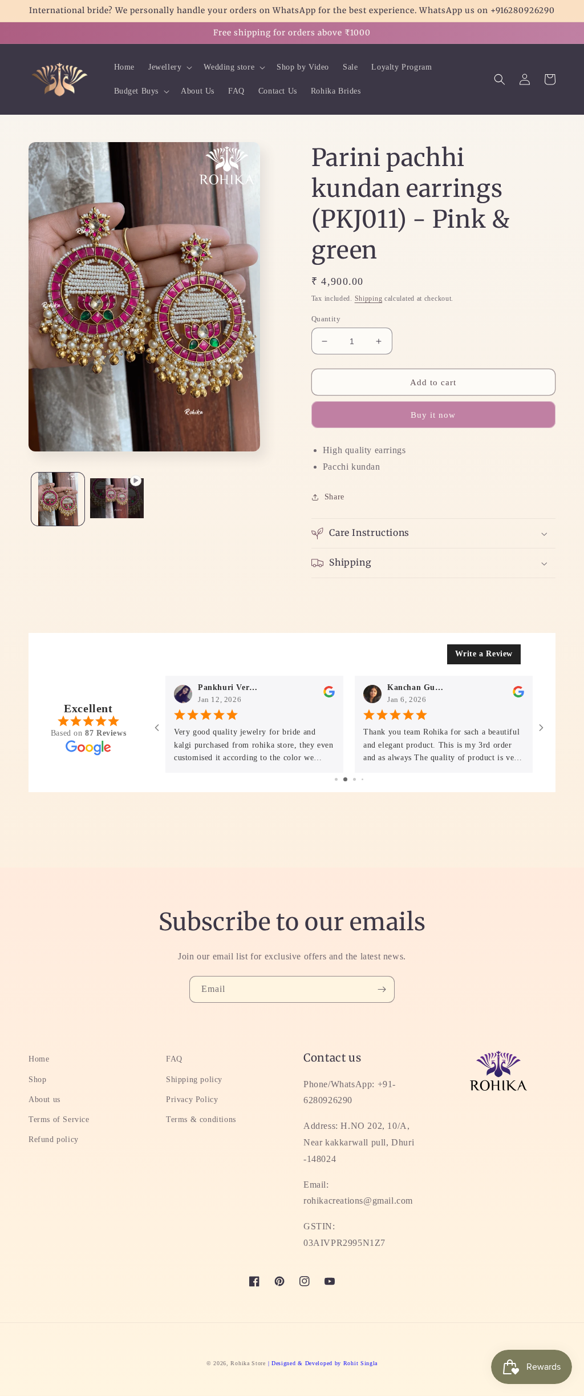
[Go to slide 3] (354, 779)
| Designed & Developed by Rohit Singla (323, 1363)
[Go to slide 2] (345, 779)
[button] (169, 67)
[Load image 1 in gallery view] (57, 499)
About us (44, 1099)
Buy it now (433, 414)
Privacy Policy (192, 1099)
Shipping (369, 298)
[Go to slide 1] (336, 779)
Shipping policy (194, 1079)
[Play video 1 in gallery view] (116, 499)
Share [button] (334, 497)
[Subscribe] (381, 989)
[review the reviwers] (329, 694)
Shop (37, 1079)
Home (39, 1059)
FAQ (174, 1059)
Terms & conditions (201, 1119)
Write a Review (484, 653)
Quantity (325, 318)
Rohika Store (247, 1363)
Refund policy (54, 1139)
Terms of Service (59, 1119)
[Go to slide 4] (362, 779)
